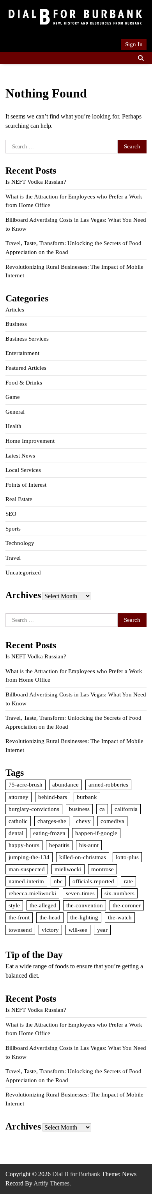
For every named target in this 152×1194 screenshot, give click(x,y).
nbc (58, 881)
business (79, 809)
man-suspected (27, 869)
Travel (13, 558)
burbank (87, 797)
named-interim (26, 881)
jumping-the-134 (29, 857)
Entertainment (22, 353)
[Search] (141, 58)
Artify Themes (51, 1183)
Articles (14, 309)
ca (102, 809)
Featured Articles (25, 368)
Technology (19, 543)
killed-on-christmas (82, 857)
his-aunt (89, 845)
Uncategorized (23, 572)
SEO (10, 514)
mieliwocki (68, 869)
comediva (112, 821)
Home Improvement (30, 441)
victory (50, 930)
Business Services (27, 339)
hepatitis (59, 845)
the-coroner (127, 905)
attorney (18, 797)
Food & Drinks (23, 382)
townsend (20, 930)
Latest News (20, 456)
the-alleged (43, 905)
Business (16, 324)
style (14, 905)
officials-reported (93, 881)
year (102, 930)
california (126, 809)
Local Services (23, 470)
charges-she (51, 821)
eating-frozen (49, 833)
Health (13, 426)
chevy (83, 821)
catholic (18, 821)
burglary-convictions (34, 809)
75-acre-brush (25, 784)
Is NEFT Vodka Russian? (35, 182)
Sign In (134, 44)
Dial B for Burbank (76, 1174)
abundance (65, 784)
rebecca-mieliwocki (32, 893)
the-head (49, 917)
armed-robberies (108, 784)
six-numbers (119, 893)
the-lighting (84, 917)
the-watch (120, 917)
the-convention (84, 905)
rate (128, 881)
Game (12, 397)
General (15, 412)
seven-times (80, 893)
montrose (102, 869)
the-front (19, 917)
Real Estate (18, 499)
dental (16, 833)
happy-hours (24, 845)
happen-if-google (96, 833)
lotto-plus (127, 857)
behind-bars (52, 797)
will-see (78, 930)
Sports (13, 529)
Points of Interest (25, 485)
